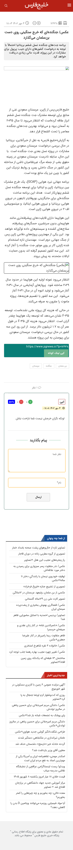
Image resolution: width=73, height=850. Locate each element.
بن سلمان (62, 366)
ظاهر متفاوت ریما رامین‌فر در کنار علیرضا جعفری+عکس (43, 637)
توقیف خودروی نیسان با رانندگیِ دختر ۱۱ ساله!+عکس (43, 578)
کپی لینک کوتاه (56, 353)
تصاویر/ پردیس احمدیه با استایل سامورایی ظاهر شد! (39, 617)
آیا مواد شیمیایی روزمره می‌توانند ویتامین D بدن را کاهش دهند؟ (38, 805)
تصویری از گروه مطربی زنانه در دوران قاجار (41, 554)
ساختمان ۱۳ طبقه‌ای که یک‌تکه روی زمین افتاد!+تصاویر (43, 660)
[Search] (6, 6)
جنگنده (49, 366)
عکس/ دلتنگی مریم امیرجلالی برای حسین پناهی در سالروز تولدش (38, 707)
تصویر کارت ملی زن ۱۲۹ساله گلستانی (45, 599)
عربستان (35, 366)
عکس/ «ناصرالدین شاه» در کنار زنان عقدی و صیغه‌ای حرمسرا (41, 627)
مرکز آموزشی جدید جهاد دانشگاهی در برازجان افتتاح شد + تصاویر (40, 785)
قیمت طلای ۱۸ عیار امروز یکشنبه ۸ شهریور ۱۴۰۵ (39, 776)
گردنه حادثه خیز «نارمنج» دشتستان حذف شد (40, 744)
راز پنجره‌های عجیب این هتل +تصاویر (44, 560)
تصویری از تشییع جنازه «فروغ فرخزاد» (44, 586)
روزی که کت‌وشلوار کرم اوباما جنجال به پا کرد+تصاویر (43, 697)
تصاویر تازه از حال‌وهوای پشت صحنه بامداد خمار (38, 548)
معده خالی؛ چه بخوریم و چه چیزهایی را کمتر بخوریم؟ (40, 795)
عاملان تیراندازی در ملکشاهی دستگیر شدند (41, 738)
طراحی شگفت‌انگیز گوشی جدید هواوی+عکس (40, 732)
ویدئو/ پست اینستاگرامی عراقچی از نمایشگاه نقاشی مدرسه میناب (40, 768)
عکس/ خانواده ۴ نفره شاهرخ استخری (44, 646)
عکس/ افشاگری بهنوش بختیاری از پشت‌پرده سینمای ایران (40, 607)
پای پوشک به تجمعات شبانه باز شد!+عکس (42, 715)
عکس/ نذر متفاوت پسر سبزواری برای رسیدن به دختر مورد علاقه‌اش (39, 568)
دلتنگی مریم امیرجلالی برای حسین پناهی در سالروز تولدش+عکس (37, 723)
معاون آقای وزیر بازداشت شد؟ (48, 750)
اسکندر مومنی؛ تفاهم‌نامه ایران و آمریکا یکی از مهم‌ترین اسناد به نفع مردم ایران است (40, 758)
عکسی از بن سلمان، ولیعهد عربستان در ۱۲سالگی (39, 592)
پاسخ (11, 401)
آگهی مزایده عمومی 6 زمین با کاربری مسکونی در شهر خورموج (38, 687)
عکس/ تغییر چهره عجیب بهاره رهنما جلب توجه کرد (37, 652)
